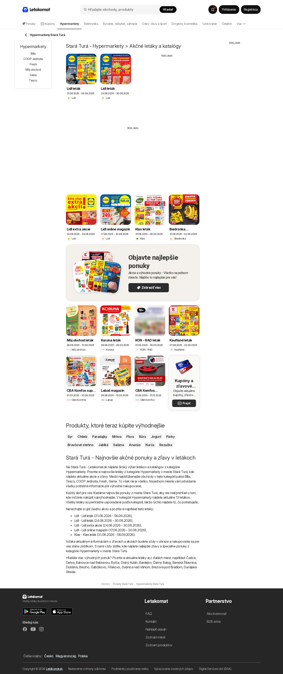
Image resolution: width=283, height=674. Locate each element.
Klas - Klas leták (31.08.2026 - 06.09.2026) (104, 535)
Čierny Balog (162, 562)
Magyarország (66, 656)
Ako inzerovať (216, 614)
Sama (113, 481)
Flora (130, 437)
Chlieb (82, 437)
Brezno (84, 567)
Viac (239, 23)
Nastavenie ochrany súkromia (87, 668)
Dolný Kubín (129, 562)
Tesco (70, 481)
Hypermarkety (76, 472)
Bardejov (145, 562)
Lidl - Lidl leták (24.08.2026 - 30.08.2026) (103, 520)
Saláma (118, 445)
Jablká (103, 445)
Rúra (142, 437)
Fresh (103, 481)
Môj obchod (33, 69)
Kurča (149, 445)
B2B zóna (214, 621)
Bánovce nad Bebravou (92, 562)
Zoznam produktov (158, 645)
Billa (187, 476)
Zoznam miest (155, 637)
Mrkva (116, 437)
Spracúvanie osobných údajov (173, 668)
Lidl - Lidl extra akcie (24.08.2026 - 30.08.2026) (107, 525)
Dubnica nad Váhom (136, 567)
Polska (83, 656)
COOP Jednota (87, 481)
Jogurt (156, 437)
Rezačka (165, 445)
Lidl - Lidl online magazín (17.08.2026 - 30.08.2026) (110, 530)
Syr (70, 437)
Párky (170, 437)
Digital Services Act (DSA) (215, 668)
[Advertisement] (167, 89)
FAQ (148, 614)
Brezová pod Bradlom (166, 567)
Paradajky (99, 437)
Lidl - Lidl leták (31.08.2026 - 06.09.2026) (103, 516)
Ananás (134, 445)
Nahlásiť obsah (155, 629)
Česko (48, 656)
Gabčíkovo (98, 567)
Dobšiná (71, 567)
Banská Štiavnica (184, 562)
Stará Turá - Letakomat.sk (89, 467)
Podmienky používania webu (129, 668)
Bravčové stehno (80, 445)
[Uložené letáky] (212, 9)
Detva (70, 562)
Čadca (190, 558)
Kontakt (150, 621)
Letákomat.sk (54, 668)
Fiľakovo (114, 567)
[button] (34, 611)
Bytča (115, 562)
